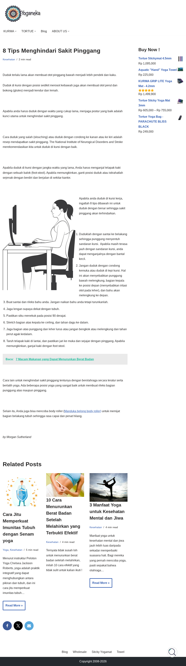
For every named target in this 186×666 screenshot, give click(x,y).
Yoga (6, 549)
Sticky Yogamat (102, 651)
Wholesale (80, 651)
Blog (44, 31)
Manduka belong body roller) (82, 411)
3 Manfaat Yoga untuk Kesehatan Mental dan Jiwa (107, 511)
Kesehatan (9, 59)
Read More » (13, 607)
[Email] (29, 625)
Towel (120, 651)
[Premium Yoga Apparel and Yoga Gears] (23, 13)
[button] (15, 31)
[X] (18, 625)
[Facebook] (7, 625)
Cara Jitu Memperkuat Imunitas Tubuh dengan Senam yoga (19, 527)
